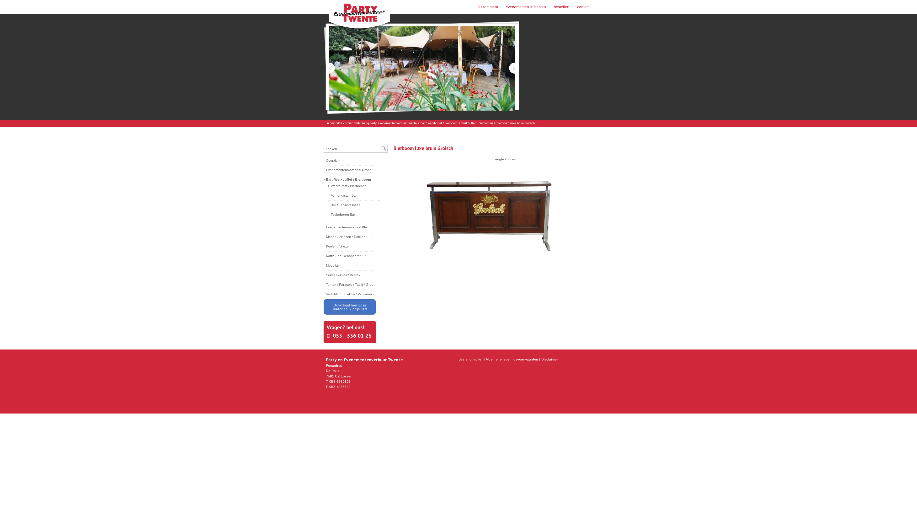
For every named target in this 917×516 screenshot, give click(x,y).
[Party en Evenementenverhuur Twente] (352, 14)
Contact (583, 7)
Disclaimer (549, 359)
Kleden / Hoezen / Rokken (345, 237)
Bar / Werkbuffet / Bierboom (439, 123)
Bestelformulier (470, 359)
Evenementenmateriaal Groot (348, 170)
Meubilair (333, 265)
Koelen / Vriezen (338, 246)
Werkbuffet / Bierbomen (477, 123)
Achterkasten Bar (344, 195)
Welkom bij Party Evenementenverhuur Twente (385, 123)
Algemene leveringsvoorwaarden (512, 359)
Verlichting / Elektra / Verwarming (351, 294)
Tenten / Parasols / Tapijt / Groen (350, 284)
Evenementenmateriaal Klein (347, 227)
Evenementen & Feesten (526, 7)
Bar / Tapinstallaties (345, 205)
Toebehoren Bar (343, 214)
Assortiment (488, 7)
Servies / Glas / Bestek (343, 275)
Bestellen (561, 7)
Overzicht (333, 160)
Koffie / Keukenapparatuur (346, 256)
